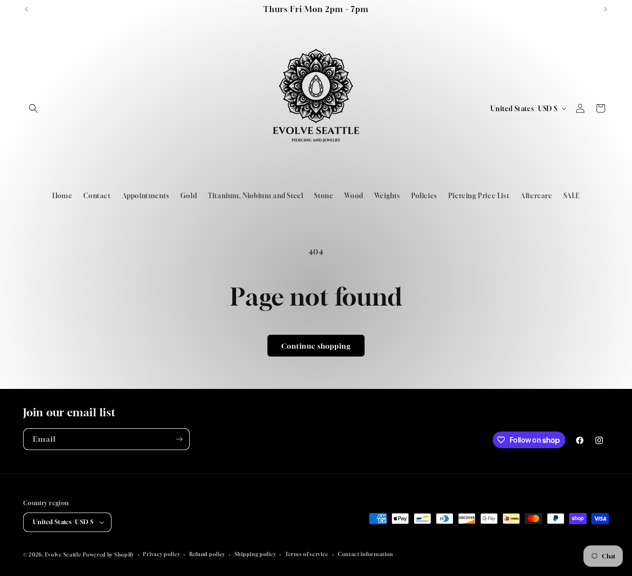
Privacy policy (161, 554)
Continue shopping (316, 346)
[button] (33, 108)
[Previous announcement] (26, 9)
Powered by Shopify (108, 554)
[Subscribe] (179, 439)
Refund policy (207, 554)
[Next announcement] (605, 9)
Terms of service (306, 554)
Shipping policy (255, 554)
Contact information (365, 554)
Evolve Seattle (63, 554)
